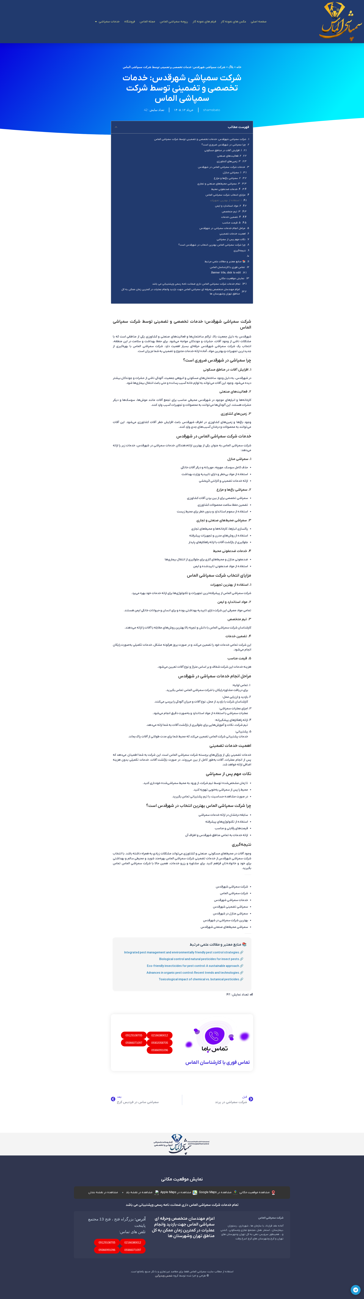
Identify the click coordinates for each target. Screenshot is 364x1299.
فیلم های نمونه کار (204, 21)
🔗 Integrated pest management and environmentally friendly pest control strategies (183, 953)
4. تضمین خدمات (231, 217)
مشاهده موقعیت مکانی (254, 1192)
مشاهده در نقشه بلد (139, 1192)
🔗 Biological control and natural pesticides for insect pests (201, 959)
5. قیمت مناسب (231, 223)
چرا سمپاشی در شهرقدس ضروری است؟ (224, 145)
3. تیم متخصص (231, 211)
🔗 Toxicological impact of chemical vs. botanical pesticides (201, 979)
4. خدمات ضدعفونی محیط (225, 189)
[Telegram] (356, 1290)
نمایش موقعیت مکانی (231, 278)
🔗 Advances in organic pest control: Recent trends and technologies (195, 973)
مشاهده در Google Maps (215, 1192)
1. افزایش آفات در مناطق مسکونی (223, 150)
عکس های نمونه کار (233, 21)
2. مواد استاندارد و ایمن (228, 206)
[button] (116, 127)
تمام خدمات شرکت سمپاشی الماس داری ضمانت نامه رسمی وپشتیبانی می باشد (196, 284)
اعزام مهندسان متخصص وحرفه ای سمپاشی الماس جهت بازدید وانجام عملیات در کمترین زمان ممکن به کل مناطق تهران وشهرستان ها (180, 291)
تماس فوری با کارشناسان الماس (227, 267)
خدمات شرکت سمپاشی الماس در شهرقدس (221, 167)
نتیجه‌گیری (240, 250)
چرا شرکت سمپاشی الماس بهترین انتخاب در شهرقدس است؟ (212, 245)
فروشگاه (129, 21)
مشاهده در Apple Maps (175, 1192)
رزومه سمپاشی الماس (174, 21)
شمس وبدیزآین (164, 1276)
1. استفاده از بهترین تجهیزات (226, 200)
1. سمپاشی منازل (232, 172)
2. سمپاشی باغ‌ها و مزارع (227, 178)
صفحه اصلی (259, 21)
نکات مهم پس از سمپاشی (231, 239)
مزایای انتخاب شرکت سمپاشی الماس (226, 195)
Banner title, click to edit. (226, 273)
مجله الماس (147, 21)
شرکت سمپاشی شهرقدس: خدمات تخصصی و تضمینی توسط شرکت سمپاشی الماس (200, 139)
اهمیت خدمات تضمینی (233, 234)
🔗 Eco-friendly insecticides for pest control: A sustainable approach (195, 966)
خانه (238, 67)
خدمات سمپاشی (109, 21)
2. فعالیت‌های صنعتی (229, 156)
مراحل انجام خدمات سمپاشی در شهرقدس (222, 228)
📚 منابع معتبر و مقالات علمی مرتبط (225, 261)
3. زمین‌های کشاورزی (229, 161)
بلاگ (230, 67)
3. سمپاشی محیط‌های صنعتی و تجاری (218, 184)
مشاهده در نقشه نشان (103, 1192)
